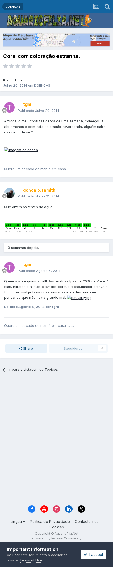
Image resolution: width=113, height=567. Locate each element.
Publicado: (38, 196)
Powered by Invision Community (56, 538)
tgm (18, 80)
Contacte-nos (87, 521)
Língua (17, 521)
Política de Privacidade (50, 521)
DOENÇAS (42, 85)
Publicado (38, 110)
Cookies (56, 527)
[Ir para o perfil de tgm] (9, 107)
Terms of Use (31, 560)
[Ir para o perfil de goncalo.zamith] (9, 193)
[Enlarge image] (21, 150)
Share (27, 348)
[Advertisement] (56, 440)
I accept (95, 554)
